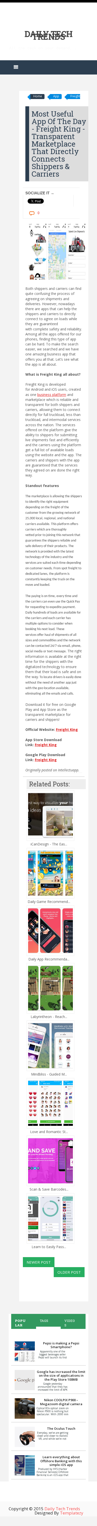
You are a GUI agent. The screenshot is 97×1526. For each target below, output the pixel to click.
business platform (51, 394)
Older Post (69, 1272)
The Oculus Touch (61, 1428)
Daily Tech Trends (49, 35)
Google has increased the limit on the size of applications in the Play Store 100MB (61, 1375)
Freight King (67, 729)
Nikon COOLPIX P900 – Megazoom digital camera (61, 1402)
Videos (69, 1322)
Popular (20, 1322)
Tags (44, 1320)
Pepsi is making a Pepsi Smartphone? (61, 1345)
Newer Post (39, 1262)
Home (37, 96)
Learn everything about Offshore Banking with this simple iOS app (61, 1461)
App (56, 96)
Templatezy (71, 1513)
